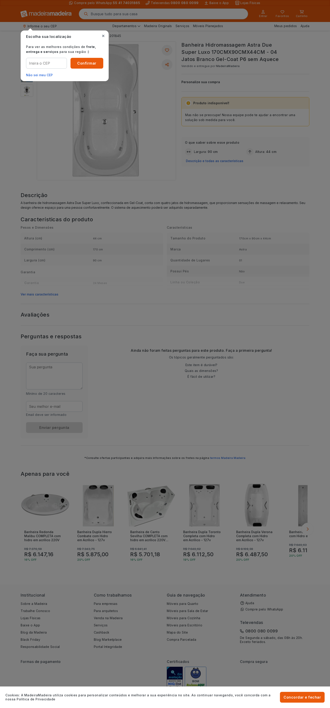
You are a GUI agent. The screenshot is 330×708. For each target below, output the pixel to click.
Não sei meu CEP (39, 75)
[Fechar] (103, 36)
